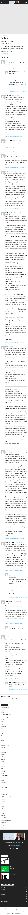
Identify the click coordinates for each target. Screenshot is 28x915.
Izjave (2, 749)
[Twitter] (14, 848)
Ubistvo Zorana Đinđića (6, 820)
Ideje (2, 735)
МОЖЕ (11, 866)
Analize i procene (5, 707)
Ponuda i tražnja (4, 775)
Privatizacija (3, 789)
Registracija (22, 910)
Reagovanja (3, 803)
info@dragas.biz (7, 49)
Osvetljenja (3, 766)
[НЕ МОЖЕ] (5, 876)
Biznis (2, 719)
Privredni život (4, 794)
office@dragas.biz (21, 84)
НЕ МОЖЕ (12, 874)
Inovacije (3, 738)
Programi (3, 799)
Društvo (2, 728)
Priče (2, 785)
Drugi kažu (3, 726)
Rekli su (2, 806)
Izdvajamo (3, 747)
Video (2, 827)
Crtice (2, 721)
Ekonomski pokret (5, 731)
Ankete (2, 712)
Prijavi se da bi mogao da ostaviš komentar (14, 68)
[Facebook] (11, 848)
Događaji (3, 724)
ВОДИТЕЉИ (13, 859)
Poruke (2, 780)
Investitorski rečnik (5, 745)
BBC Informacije (4, 717)
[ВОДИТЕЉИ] (5, 861)
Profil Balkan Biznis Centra (7, 796)
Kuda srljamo (4, 756)
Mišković (3, 759)
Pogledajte (3, 771)
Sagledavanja (4, 810)
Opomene (3, 764)
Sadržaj (2, 808)
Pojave (2, 773)
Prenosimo (3, 782)
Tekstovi (3, 815)
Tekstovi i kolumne (5, 817)
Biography (17, 909)
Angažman (3, 710)
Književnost (3, 752)
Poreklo (2, 778)
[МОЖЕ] (5, 869)
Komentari (3, 754)
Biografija (11, 909)
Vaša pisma (3, 825)
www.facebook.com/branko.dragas (8, 45)
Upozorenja (3, 822)
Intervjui (2, 740)
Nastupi (2, 761)
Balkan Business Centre (8, 910)
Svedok (2, 813)
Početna (2, 35)
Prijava (16, 910)
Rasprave (3, 801)
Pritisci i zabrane (4, 787)
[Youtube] (17, 848)
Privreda (3, 792)
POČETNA (6, 909)
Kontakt (22, 909)
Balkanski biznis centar (6, 714)
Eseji (2, 733)
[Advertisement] (14, 19)
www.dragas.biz (4, 53)
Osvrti (2, 768)
